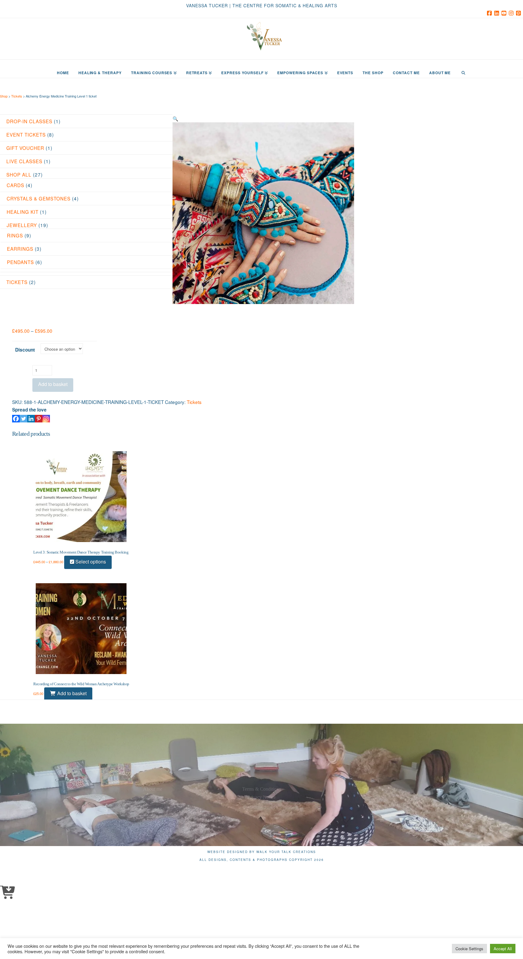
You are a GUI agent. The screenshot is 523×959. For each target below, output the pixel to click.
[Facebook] (490, 13)
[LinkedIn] (497, 13)
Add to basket (52, 384)
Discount (25, 349)
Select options (90, 561)
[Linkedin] (31, 418)
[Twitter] (23, 418)
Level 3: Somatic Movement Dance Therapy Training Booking (80, 552)
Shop (4, 96)
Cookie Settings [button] (469, 948)
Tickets (16, 96)
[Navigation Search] (463, 69)
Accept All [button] (503, 948)
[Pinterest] (519, 13)
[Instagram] (512, 13)
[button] (175, 118)
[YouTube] (504, 13)
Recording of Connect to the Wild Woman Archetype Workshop (81, 684)
